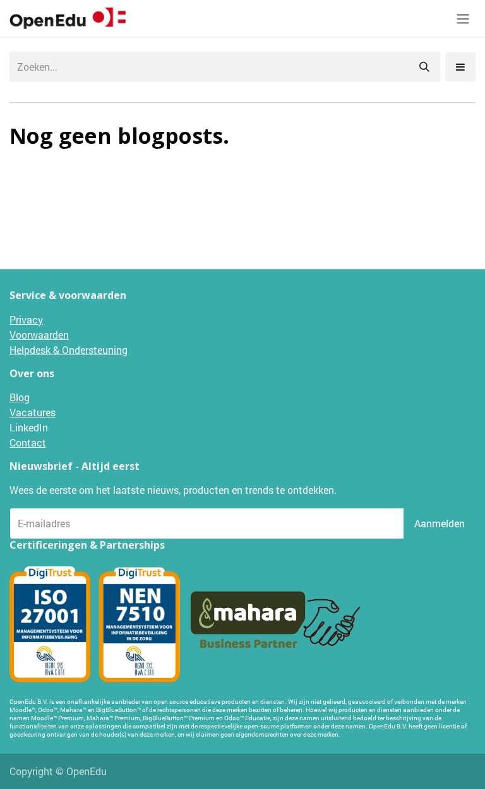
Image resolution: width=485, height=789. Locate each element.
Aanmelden (439, 523)
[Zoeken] (424, 67)
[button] (460, 66)
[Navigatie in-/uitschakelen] (463, 18)
